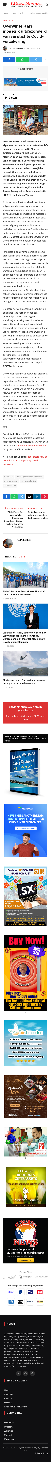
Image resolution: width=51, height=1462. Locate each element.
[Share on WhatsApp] (22, 59)
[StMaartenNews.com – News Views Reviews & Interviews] (27, 4)
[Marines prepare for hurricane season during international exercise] (25, 663)
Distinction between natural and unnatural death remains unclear (38, 515)
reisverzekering (29, 481)
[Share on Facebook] (9, 59)
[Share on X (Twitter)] (35, 59)
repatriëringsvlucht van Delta (31, 445)
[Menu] (5, 4)
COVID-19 (8, 477)
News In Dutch (10, 20)
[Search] (46, 4)
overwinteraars (11, 481)
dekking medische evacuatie (29, 477)
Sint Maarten (10, 485)
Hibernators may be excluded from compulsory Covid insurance (25, 460)
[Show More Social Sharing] (45, 59)
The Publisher (17, 48)
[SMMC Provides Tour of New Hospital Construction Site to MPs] (25, 575)
